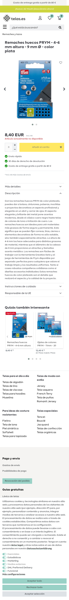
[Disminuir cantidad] (15, 149)
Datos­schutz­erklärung (39, 548)
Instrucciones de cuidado (20, 286)
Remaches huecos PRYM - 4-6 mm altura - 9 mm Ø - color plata (19, 344)
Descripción (12, 193)
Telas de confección (49, 428)
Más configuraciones (13, 574)
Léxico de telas (10, 496)
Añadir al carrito (40, 147)
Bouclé (41, 421)
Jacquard (43, 424)
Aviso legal (17, 545)
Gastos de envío (11, 465)
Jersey (41, 386)
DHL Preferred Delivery (20, 567)
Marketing (13, 561)
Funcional (13, 571)
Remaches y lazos (12, 34)
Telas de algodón (12, 382)
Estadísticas (14, 557)
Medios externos (17, 564)
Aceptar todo (34, 581)
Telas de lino (9, 386)
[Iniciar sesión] (40, 18)
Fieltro (6, 421)
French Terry (44, 393)
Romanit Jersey (46, 401)
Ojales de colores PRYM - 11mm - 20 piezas (46, 344)
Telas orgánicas (46, 432)
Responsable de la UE (18, 293)
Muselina (7, 397)
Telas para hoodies (13, 393)
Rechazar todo (34, 587)
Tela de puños (45, 397)
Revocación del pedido (17, 481)
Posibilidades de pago (14, 471)
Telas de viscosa (12, 390)
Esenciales (13, 554)
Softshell (7, 432)
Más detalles (13, 186)
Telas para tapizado (14, 436)
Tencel (41, 417)
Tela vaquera (45, 390)
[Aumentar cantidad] (15, 145)
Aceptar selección (34, 594)
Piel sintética (10, 428)
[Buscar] (60, 27)
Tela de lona (9, 424)
